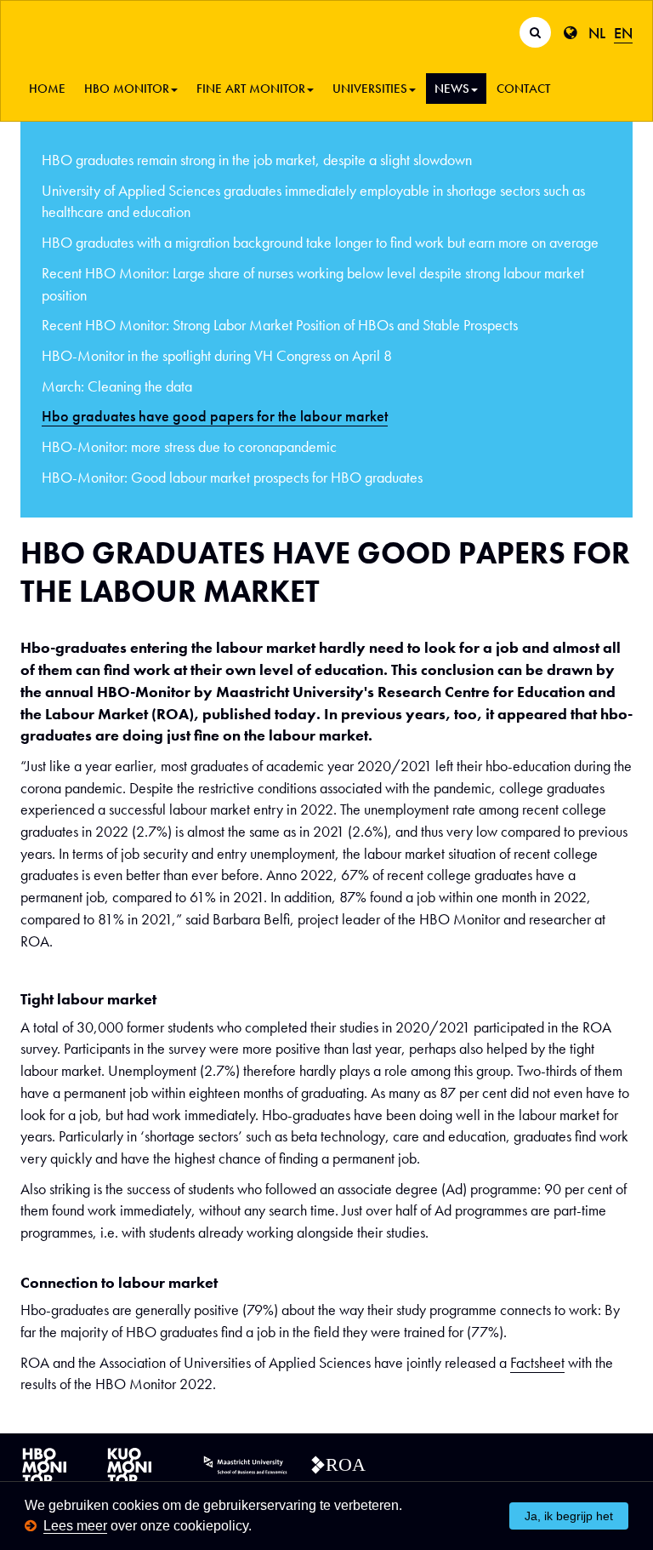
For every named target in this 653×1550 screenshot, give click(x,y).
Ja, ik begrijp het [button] (569, 1516)
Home (47, 88)
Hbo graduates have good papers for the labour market (215, 416)
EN (623, 33)
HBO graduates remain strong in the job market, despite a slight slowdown (257, 159)
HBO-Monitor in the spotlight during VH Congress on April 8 (217, 355)
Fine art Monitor (250, 88)
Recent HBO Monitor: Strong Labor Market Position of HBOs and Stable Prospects (280, 325)
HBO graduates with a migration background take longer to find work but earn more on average (320, 242)
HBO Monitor (126, 88)
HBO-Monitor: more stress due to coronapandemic (189, 446)
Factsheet (537, 1362)
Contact (523, 88)
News (451, 88)
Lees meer (75, 1526)
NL (596, 33)
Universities (369, 88)
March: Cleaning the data (117, 386)
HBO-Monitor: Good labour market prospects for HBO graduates (232, 477)
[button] (257, 1527)
